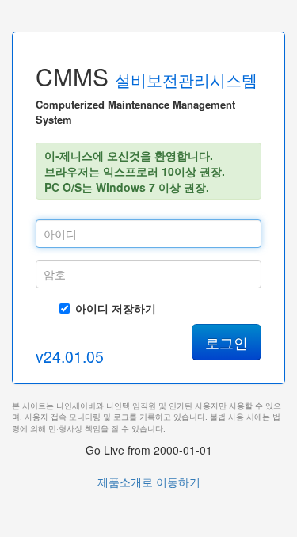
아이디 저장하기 (115, 308)
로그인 (226, 342)
